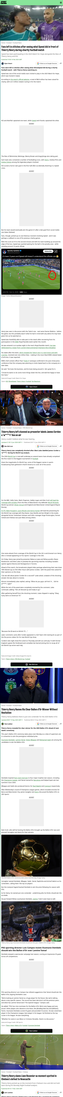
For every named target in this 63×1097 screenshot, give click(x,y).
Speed (34, 120)
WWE (17, 342)
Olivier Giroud (19, 505)
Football (8, 43)
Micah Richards (53, 503)
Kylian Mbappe (31, 740)
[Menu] (61, 2)
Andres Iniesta (6, 162)
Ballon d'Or (18, 1025)
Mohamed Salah (45, 740)
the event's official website (20, 79)
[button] (61, 63)
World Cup (11, 456)
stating (35, 899)
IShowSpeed (12, 381)
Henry (47, 160)
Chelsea (25, 1072)
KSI (7, 381)
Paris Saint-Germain (21, 778)
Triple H (26, 361)
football (35, 459)
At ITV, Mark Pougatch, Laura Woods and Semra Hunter (20, 511)
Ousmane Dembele (8, 740)
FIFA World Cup (27, 428)
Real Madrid (37, 786)
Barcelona (37, 780)
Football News (17, 43)
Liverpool (48, 786)
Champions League (10, 780)
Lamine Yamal (20, 740)
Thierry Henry (21, 381)
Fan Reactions (36, 381)
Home (3, 43)
